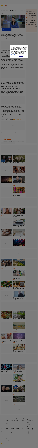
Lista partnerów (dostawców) (13, 54)
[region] (19, 51)
